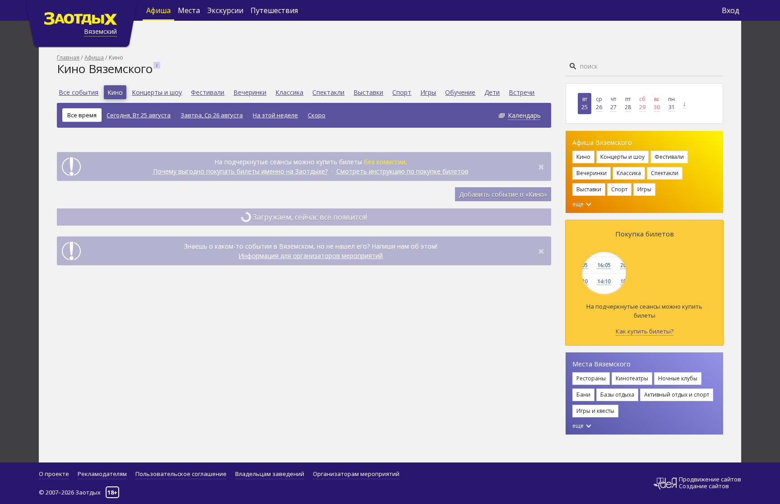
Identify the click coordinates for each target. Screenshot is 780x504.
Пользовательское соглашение (181, 474)
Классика (289, 92)
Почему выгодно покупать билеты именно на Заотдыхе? (240, 171)
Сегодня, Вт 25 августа (139, 115)
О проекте (54, 474)
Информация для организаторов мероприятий (310, 255)
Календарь (524, 115)
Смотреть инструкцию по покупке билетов (402, 171)
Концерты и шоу (157, 92)
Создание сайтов (704, 486)
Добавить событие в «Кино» (503, 194)
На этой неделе (275, 115)
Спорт (401, 92)
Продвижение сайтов (710, 479)
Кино (115, 92)
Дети (492, 92)
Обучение (460, 92)
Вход (730, 10)
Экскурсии (225, 10)
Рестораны (591, 378)
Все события (78, 92)
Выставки (368, 92)
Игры (428, 92)
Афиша (158, 10)
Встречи (521, 92)
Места (189, 10)
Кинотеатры (632, 378)
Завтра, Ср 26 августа (212, 115)
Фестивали (207, 92)
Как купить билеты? (644, 331)
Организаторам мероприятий (356, 474)
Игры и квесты (595, 411)
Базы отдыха (617, 394)
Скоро (316, 115)
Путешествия (274, 10)
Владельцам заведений (269, 474)
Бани (583, 394)
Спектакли (328, 92)
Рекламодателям (102, 474)
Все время (82, 115)
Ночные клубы (677, 378)
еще (578, 204)
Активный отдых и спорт (676, 394)
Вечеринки (249, 92)
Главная (68, 57)
